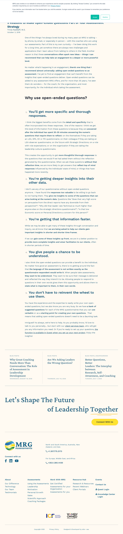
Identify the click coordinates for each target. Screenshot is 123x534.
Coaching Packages (36, 501)
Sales (30, 495)
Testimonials (11, 492)
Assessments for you (60, 492)
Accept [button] (95, 17)
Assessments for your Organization (60, 487)
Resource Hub (79, 479)
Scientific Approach (37, 498)
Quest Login (103, 489)
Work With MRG (57, 479)
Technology (10, 486)
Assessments (34, 479)
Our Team (9, 489)
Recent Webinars (81, 486)
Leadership (33, 486)
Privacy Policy (54, 529)
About (8, 479)
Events (98, 479)
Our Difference (12, 483)
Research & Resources (83, 483)
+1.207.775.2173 (55, 451)
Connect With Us (104, 422)
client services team (74, 326)
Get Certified (56, 483)
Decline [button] (105, 17)
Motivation (32, 489)
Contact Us (100, 484)
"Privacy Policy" (55, 6)
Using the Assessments (38, 483)
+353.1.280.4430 (55, 463)
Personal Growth (35, 492)
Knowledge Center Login (106, 495)
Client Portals (79, 489)
